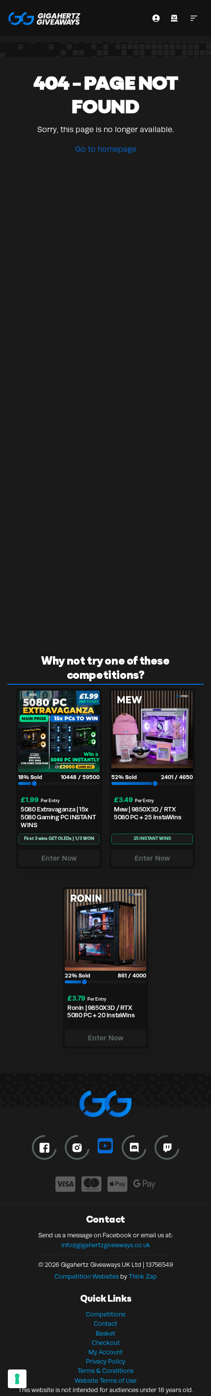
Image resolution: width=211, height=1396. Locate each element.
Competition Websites (86, 1276)
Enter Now (59, 858)
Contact (105, 1323)
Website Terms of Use (105, 1380)
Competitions (105, 1314)
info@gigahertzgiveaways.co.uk (105, 1245)
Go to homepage (105, 149)
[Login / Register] (156, 18)
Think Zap (143, 1276)
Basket (105, 1333)
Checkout (106, 1343)
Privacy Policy (105, 1361)
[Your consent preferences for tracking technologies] (17, 1378)
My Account (105, 1352)
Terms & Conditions (105, 1371)
